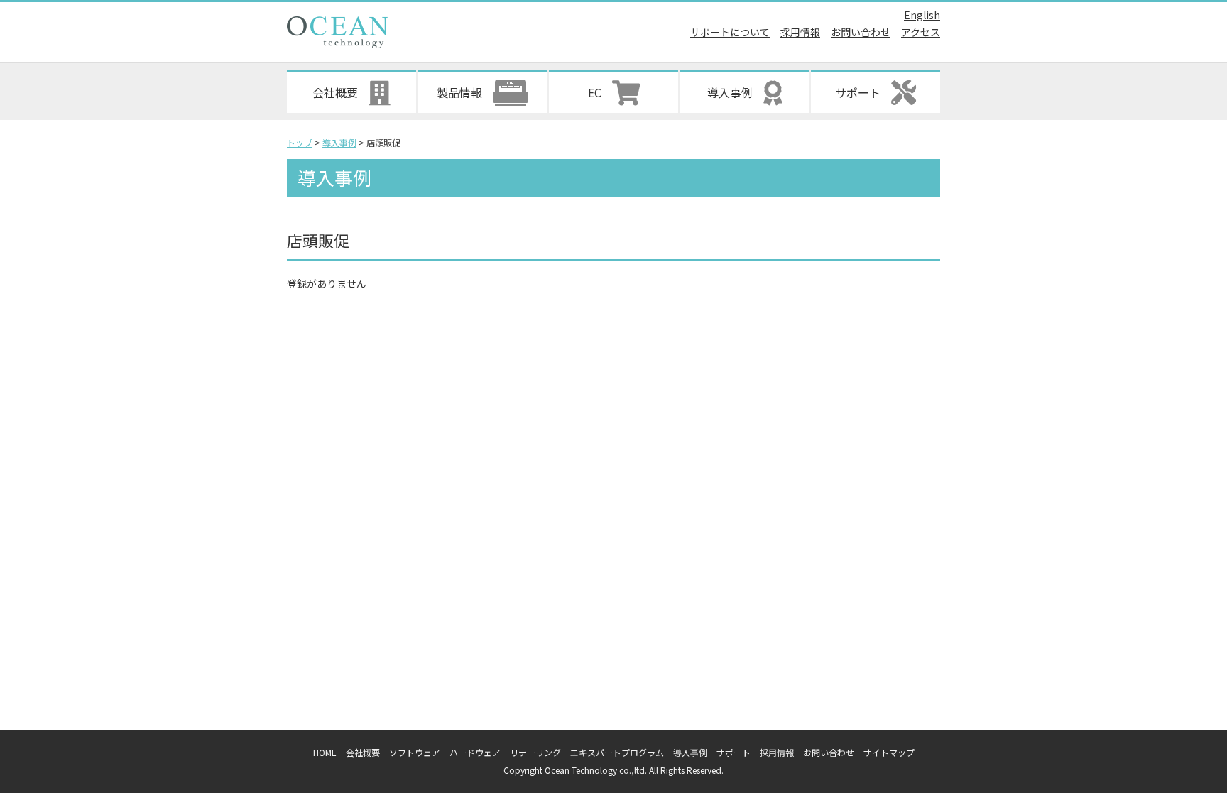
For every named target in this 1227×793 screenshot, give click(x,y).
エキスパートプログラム (617, 752)
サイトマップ (889, 752)
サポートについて (730, 32)
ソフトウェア (414, 752)
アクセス (920, 32)
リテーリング (535, 752)
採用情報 (800, 32)
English (922, 15)
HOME (325, 752)
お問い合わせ (860, 32)
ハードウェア (475, 752)
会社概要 (363, 752)
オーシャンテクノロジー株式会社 (337, 32)
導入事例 (690, 752)
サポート (733, 752)
